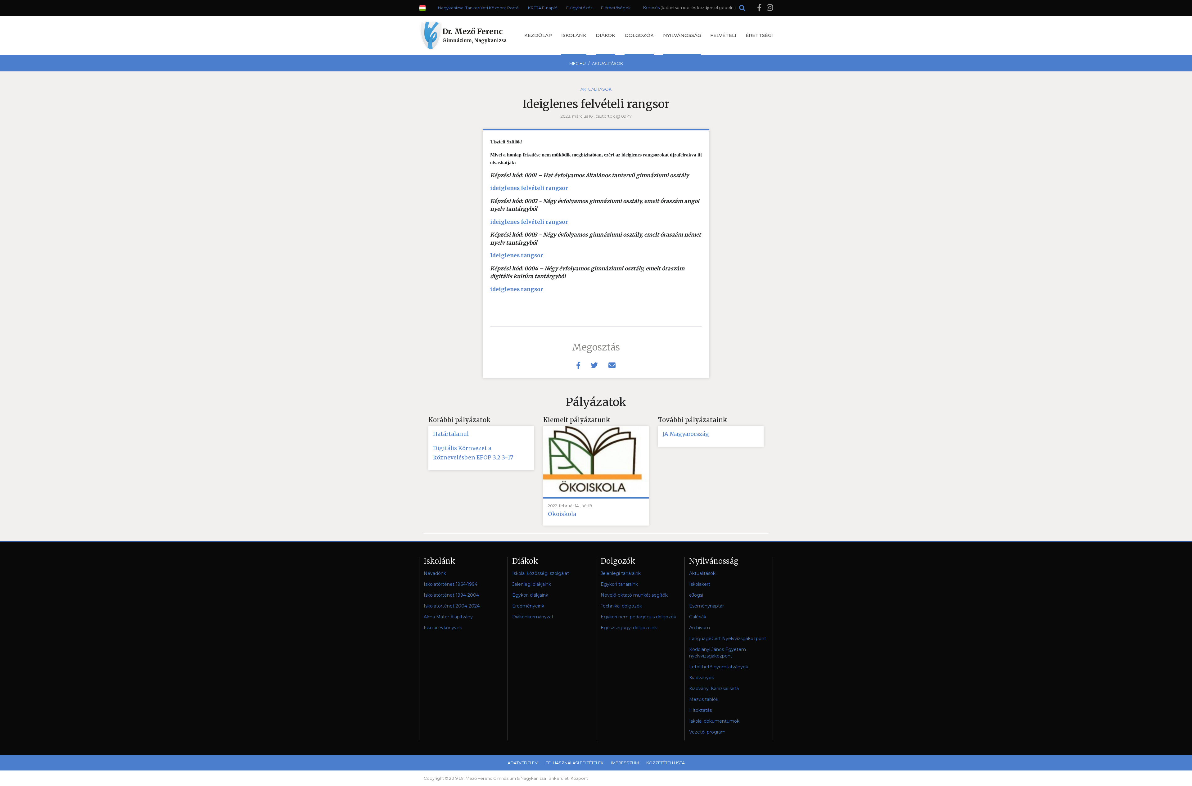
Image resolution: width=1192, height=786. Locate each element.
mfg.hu (577, 63)
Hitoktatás (700, 710)
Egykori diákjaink (530, 595)
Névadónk (435, 573)
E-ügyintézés (579, 7)
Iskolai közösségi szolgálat (540, 573)
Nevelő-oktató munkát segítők (634, 595)
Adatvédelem (523, 762)
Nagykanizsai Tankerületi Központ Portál (478, 7)
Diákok (605, 35)
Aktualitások (607, 63)
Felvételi (723, 35)
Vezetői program (707, 732)
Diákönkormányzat (532, 617)
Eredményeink (528, 606)
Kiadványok (701, 677)
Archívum (699, 627)
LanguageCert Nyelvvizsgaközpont (727, 638)
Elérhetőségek (616, 7)
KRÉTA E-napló (543, 7)
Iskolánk (573, 35)
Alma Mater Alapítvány (448, 617)
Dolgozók (639, 35)
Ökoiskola (562, 513)
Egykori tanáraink (619, 584)
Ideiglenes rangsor (516, 255)
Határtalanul (451, 433)
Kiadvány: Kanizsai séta (714, 688)
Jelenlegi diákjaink (531, 584)
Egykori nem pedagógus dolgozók (638, 617)
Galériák (697, 617)
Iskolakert (699, 584)
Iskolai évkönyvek (443, 627)
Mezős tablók (703, 699)
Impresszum (625, 762)
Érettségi (759, 35)
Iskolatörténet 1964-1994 (450, 584)
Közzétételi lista (665, 762)
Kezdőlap (538, 35)
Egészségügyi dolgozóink (629, 627)
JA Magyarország (686, 433)
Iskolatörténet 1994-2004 (451, 595)
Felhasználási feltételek (574, 762)
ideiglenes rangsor (516, 289)
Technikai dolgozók (621, 606)
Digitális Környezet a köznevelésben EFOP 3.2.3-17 (473, 453)
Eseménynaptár (706, 606)
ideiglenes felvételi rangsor (529, 188)
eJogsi (696, 595)
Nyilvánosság (682, 35)
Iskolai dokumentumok (714, 721)
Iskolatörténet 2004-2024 (452, 606)
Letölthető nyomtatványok (718, 667)
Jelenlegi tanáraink (621, 573)
